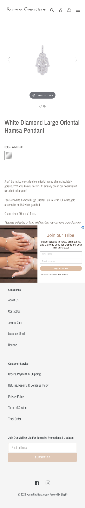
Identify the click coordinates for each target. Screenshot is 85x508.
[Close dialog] (82, 227)
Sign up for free (61, 268)
